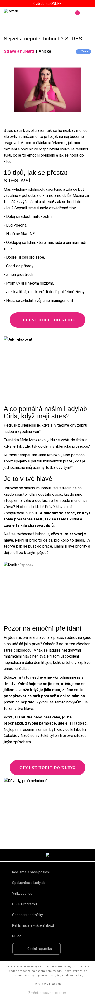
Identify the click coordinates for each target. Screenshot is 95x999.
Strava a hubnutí (19, 51)
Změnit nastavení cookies (47, 993)
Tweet (85, 51)
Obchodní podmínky (27, 915)
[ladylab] (24, 16)
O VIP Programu (24, 904)
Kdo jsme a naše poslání (31, 872)
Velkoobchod (22, 893)
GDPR (16, 936)
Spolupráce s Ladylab (28, 883)
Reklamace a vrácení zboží (33, 925)
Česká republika (39, 949)
